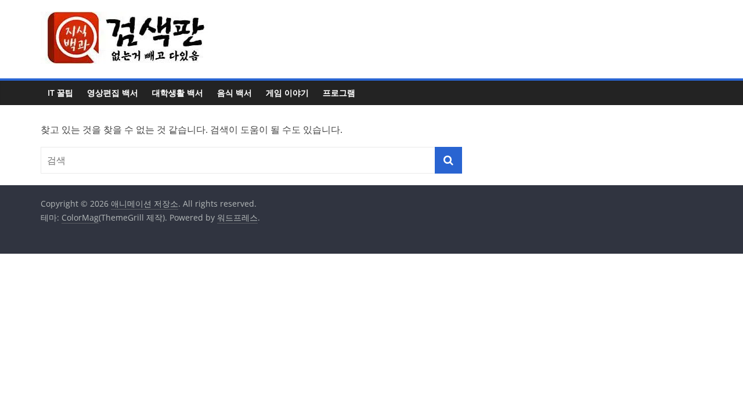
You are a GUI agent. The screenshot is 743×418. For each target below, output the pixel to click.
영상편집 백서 (112, 92)
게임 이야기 (287, 92)
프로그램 (339, 92)
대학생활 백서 (177, 92)
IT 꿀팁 (60, 92)
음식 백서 (234, 92)
